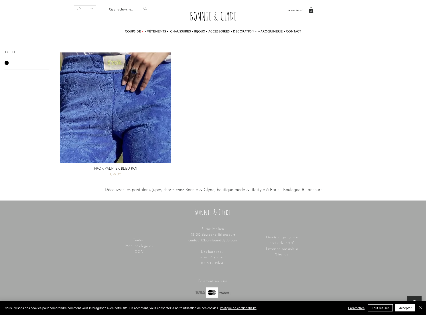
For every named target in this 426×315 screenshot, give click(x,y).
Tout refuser (380, 308)
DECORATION (244, 31)
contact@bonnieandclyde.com (212, 240)
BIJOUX (199, 31)
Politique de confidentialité (238, 308)
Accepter (405, 308)
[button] (311, 10)
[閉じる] (420, 307)
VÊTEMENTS (157, 31)
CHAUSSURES (180, 31)
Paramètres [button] (356, 308)
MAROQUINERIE (271, 31)
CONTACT (293, 31)
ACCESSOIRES (219, 31)
